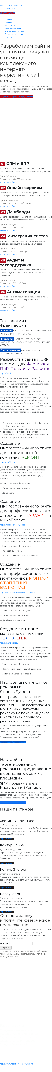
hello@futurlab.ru (7, 8)
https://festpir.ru (7, 373)
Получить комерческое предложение (16, 96)
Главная (8, 20)
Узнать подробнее (8, 182)
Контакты (9, 37)
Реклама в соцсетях (14, 34)
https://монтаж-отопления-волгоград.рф (18, 592)
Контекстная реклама (14, 31)
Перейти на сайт (7, 839)
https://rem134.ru (7, 462)
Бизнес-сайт (10, 25)
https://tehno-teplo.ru (9, 643)
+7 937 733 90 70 (7, 13)
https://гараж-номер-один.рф (12, 524)
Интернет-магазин (13, 28)
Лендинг (8, 22)
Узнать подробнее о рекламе (13, 742)
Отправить (6, 947)
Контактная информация (11, 5)
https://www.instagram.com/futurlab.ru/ (16, 1063)
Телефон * (4, 943)
